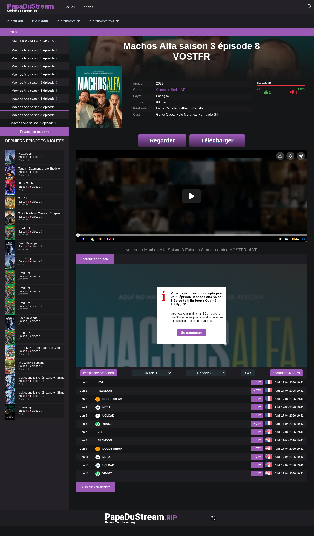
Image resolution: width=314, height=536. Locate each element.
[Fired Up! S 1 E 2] (10, 311)
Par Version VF (68, 20)
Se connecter (191, 333)
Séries (88, 7)
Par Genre (15, 20)
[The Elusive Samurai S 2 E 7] (10, 371)
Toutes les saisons (34, 131)
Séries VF (178, 89)
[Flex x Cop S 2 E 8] (10, 162)
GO (248, 373)
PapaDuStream (141, 518)
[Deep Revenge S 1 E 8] (10, 251)
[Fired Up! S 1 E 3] (10, 281)
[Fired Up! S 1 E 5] (10, 236)
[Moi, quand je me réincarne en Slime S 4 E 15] (10, 386)
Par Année (40, 20)
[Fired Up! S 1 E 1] (10, 341)
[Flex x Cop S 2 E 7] (10, 266)
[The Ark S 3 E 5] (10, 207)
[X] (213, 518)
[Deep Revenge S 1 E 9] (10, 326)
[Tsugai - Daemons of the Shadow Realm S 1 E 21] (10, 177)
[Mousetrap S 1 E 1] (10, 416)
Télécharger (217, 140)
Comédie (162, 89)
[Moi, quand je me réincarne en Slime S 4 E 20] (10, 401)
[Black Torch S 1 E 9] (10, 192)
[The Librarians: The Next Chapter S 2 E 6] (10, 222)
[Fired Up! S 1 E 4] (10, 296)
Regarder (162, 140)
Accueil (69, 7)
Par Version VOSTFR (104, 20)
